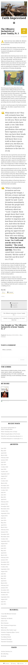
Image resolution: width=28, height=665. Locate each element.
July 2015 (3, 492)
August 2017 (4, 476)
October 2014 (4, 511)
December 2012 (5, 562)
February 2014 (5, 529)
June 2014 (3, 520)
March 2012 (4, 583)
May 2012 (3, 578)
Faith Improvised (14, 18)
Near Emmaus (4, 623)
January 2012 (4, 587)
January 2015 (4, 504)
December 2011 (5, 590)
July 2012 (3, 574)
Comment (22, 359)
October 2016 (4, 481)
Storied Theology (5, 634)
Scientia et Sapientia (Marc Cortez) (10, 632)
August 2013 (4, 543)
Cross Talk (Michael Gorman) (8, 614)
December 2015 (5, 485)
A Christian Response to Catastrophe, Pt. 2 (12, 438)
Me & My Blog (4, 654)
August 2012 (4, 571)
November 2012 (5, 564)
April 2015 (3, 499)
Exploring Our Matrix (6, 618)
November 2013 (5, 536)
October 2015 (4, 490)
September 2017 (5, 474)
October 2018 (4, 467)
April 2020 (3, 453)
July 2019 (3, 462)
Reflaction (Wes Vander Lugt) (8, 630)
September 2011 (5, 597)
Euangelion (4, 616)
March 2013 (4, 555)
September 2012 (5, 569)
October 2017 (4, 471)
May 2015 (3, 497)
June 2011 (3, 604)
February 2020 (5, 457)
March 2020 (4, 455)
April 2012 (3, 581)
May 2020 (3, 450)
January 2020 (4, 460)
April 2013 (3, 553)
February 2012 (5, 585)
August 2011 (4, 599)
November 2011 (5, 592)
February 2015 (5, 502)
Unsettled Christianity (6, 641)
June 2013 (3, 548)
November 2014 (5, 508)
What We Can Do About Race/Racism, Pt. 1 (12, 436)
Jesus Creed (4, 620)
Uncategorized (14, 303)
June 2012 (3, 576)
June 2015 (3, 495)
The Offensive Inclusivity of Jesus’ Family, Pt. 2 (14, 314)
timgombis (24, 36)
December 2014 (5, 506)
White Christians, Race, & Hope (9, 431)
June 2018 (3, 469)
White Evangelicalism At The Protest (10, 434)
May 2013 (3, 550)
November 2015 (5, 488)
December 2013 (5, 534)
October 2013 (4, 539)
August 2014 (4, 515)
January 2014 (4, 532)
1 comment (14, 307)
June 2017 (3, 478)
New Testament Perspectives (8, 625)
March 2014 (4, 527)
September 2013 (5, 541)
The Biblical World (6, 637)
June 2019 (3, 464)
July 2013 (3, 546)
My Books (3, 656)
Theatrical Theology (6, 639)
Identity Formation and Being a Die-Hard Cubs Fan (14, 319)
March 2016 (4, 483)
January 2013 (4, 560)
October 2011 (4, 594)
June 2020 (3, 448)
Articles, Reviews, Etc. (6, 651)
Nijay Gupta (4, 627)
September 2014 (5, 513)
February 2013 (5, 557)
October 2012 (4, 567)
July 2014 (3, 518)
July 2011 (3, 601)
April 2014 (3, 525)
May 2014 (3, 522)
